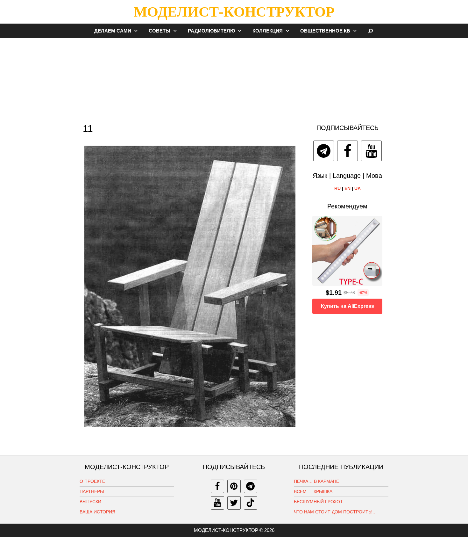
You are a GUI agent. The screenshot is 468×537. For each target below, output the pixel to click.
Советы (159, 30)
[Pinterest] (234, 486)
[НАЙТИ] (371, 31)
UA (357, 188)
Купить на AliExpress (347, 306)
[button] (137, 31)
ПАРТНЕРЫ (92, 491)
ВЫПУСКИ (90, 501)
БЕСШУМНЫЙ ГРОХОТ (318, 501)
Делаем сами (112, 30)
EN (347, 188)
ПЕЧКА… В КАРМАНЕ (316, 481)
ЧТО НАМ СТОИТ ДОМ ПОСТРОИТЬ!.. (334, 511)
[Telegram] (323, 151)
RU (337, 188)
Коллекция (267, 30)
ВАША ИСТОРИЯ (97, 511)
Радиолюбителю (211, 30)
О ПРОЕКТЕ (92, 481)
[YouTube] (371, 151)
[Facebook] (347, 151)
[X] (234, 503)
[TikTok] (250, 503)
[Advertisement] (234, 78)
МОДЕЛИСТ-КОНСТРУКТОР (234, 12)
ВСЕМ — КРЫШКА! (314, 491)
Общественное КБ (325, 30)
